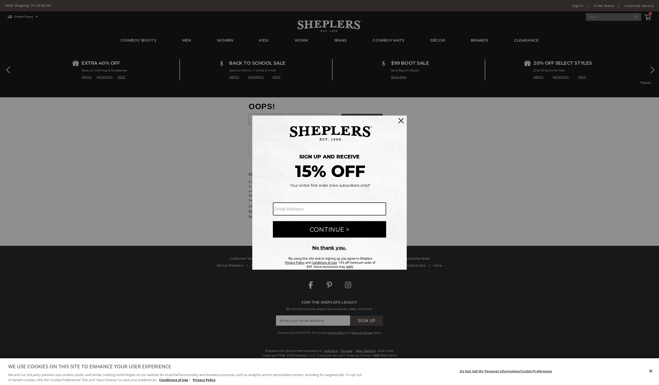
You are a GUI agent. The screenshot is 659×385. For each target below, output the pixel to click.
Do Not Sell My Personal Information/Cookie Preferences (506, 371)
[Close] (650, 371)
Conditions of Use (173, 379)
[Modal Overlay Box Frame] (329, 193)
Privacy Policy (204, 379)
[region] (329, 371)
